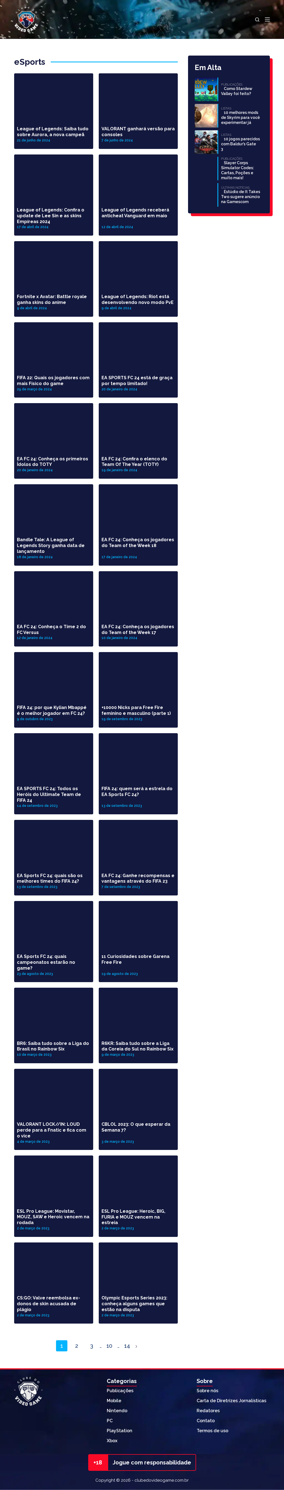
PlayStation (119, 1430)
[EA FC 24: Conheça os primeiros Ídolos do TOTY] (53, 425)
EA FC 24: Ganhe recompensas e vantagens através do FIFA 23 (138, 878)
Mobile (114, 1400)
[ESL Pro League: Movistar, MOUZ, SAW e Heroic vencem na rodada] (53, 1177)
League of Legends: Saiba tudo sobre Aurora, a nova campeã (52, 131)
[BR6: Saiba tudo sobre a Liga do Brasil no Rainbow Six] (53, 1010)
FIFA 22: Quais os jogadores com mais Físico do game (53, 380)
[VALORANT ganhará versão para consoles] (138, 95)
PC (110, 1420)
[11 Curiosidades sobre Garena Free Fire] (138, 923)
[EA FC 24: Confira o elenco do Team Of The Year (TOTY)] (138, 425)
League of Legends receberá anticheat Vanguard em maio (135, 212)
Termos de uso (212, 1430)
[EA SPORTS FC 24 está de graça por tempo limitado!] (138, 344)
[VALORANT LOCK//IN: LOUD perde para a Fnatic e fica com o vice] (53, 1091)
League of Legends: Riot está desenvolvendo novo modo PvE (138, 299)
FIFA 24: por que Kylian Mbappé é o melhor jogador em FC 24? (52, 710)
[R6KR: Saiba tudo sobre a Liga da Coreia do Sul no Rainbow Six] (138, 1010)
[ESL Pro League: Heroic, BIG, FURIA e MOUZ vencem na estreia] (138, 1177)
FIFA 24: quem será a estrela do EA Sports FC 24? (137, 791)
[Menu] (267, 19)
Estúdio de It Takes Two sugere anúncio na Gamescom (240, 196)
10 (109, 1345)
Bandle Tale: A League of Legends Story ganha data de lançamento (51, 545)
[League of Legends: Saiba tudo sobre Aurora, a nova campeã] (53, 95)
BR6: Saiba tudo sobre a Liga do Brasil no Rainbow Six (53, 1046)
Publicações (120, 1390)
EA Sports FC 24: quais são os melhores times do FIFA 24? (50, 878)
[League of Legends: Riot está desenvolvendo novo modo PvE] (138, 263)
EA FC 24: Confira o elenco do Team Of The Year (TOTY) (134, 461)
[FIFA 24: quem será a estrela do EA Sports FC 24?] (138, 755)
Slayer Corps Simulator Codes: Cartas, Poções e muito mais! (237, 170)
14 (127, 1345)
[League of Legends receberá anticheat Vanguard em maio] (138, 176)
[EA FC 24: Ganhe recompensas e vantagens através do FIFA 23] (138, 842)
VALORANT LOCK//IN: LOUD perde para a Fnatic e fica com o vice (51, 1130)
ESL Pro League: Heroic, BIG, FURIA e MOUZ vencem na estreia (133, 1217)
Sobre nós (207, 1390)
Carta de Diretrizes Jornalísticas (231, 1400)
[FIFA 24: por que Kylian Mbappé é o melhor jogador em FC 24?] (53, 674)
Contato (206, 1420)
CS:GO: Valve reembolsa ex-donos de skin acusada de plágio (48, 1303)
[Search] (257, 20)
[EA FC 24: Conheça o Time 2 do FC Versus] (53, 593)
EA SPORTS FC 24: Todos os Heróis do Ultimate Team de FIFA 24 (49, 794)
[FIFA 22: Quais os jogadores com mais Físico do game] (53, 344)
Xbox (112, 1440)
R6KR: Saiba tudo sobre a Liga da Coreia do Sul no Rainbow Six (138, 1046)
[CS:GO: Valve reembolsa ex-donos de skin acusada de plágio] (53, 1264)
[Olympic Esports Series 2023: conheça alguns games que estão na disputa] (138, 1264)
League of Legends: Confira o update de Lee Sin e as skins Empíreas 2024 (50, 215)
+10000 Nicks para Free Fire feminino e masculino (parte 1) (136, 710)
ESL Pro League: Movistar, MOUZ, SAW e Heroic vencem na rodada (53, 1217)
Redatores (208, 1410)
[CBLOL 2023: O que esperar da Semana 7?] (138, 1091)
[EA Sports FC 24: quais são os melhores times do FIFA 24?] (53, 842)
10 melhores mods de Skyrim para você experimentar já (240, 117)
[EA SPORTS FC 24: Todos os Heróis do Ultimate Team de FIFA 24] (53, 755)
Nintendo (117, 1410)
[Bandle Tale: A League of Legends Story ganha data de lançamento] (53, 506)
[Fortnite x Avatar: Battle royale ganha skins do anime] (53, 263)
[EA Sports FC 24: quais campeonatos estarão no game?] (53, 923)
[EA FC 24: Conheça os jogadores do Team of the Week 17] (138, 593)
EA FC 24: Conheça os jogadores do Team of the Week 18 (138, 542)
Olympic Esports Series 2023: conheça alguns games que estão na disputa (134, 1303)
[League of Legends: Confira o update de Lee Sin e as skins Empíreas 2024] (53, 176)
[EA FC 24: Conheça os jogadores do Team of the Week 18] (138, 506)
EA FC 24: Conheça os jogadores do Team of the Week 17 (138, 629)
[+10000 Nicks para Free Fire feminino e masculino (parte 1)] (138, 674)
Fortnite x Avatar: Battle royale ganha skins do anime (52, 299)
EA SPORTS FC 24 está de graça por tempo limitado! (137, 380)
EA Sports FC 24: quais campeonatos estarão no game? (46, 962)
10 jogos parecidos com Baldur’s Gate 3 (240, 144)
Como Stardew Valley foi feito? (236, 91)
